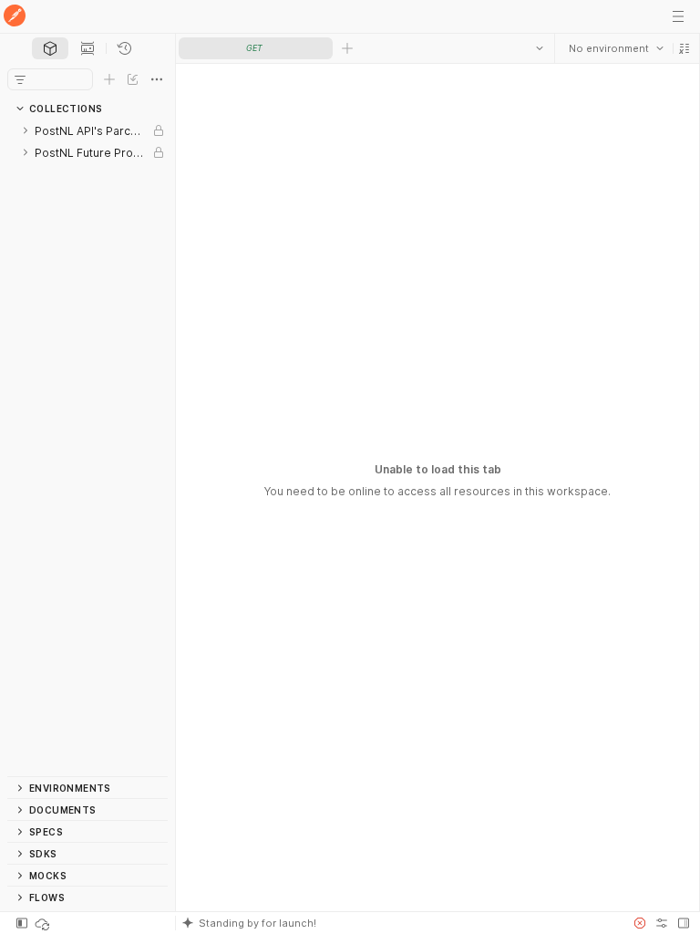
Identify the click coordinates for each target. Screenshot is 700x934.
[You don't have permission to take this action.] (347, 48)
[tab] (50, 48)
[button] (684, 48)
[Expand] (25, 130)
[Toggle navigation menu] (678, 16)
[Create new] (109, 79)
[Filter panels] (20, 79)
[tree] (87, 447)
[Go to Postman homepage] (15, 17)
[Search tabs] (539, 48)
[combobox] (615, 48)
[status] (44, 923)
